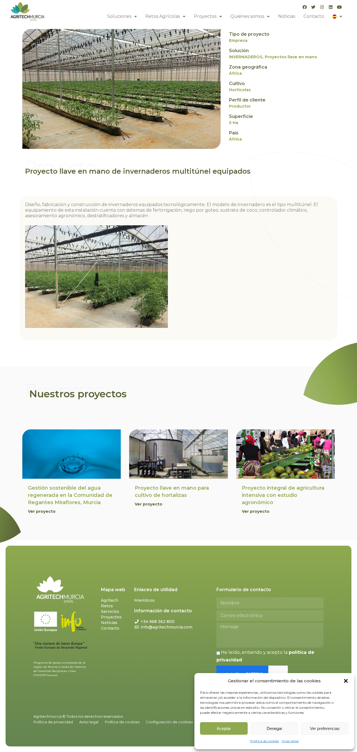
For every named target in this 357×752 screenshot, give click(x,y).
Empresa (238, 40)
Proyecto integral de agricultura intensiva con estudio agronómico (283, 495)
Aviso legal (290, 741)
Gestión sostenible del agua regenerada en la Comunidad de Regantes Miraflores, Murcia (70, 495)
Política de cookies (264, 741)
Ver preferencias (325, 728)
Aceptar (224, 728)
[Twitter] (313, 7)
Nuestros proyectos (78, 394)
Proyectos (205, 16)
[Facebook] (305, 7)
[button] (346, 681)
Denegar (274, 728)
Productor (240, 106)
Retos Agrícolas (162, 16)
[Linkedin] (331, 7)
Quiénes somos (247, 16)
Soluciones (119, 16)
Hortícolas (240, 89)
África (235, 73)
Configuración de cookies (169, 722)
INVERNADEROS (245, 56)
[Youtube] (339, 7)
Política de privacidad (53, 722)
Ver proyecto (42, 511)
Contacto (313, 16)
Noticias (286, 16)
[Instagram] (322, 7)
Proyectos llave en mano (291, 56)
